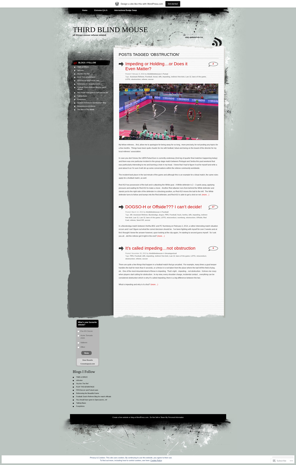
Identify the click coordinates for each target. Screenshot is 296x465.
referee (144, 79)
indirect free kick (178, 77)
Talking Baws (82, 96)
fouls (179, 215)
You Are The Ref (83, 74)
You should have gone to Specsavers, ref (92, 92)
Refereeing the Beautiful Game (88, 84)
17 (213, 207)
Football (148, 77)
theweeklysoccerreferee (86, 106)
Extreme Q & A (100, 10)
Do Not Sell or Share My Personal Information (167, 417)
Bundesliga (153, 215)
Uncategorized (171, 253)
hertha (185, 215)
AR (131, 215)
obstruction (136, 79)
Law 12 (188, 77)
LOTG (127, 79)
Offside (199, 217)
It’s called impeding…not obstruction (160, 248)
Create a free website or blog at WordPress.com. (130, 417)
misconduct (172, 217)
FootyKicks (81, 99)
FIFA (167, 215)
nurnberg (181, 217)
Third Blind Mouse (110, 29)
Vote (86, 353)
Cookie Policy (156, 460)
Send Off (140, 220)
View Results (87, 360)
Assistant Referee (137, 77)
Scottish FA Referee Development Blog (91, 103)
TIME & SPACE (83, 67)
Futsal (165, 74)
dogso (161, 215)
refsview (80, 70)
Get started (173, 4)
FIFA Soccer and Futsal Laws (88, 80)
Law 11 (136, 217)
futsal (155, 77)
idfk (160, 77)
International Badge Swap (125, 10)
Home (84, 10)
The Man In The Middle (85, 109)
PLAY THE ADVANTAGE (86, 77)
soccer (151, 79)
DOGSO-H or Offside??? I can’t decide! (163, 206)
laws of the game (199, 77)
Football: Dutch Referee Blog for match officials (93, 396)
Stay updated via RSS (194, 37)
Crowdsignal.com (87, 364)
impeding (166, 77)
